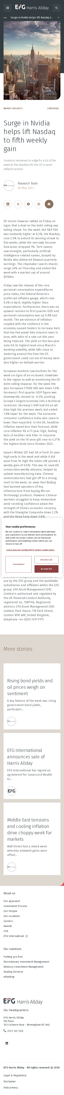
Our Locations (12, 916)
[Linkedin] (8, 204)
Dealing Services (13, 971)
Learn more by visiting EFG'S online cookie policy (30, 550)
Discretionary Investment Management (26, 961)
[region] (32, 547)
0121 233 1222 (15, 1031)
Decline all (46, 559)
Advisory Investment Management (24, 966)
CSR (6, 931)
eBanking (9, 976)
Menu (7, 7)
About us (9, 893)
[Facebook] (28, 204)
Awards (8, 926)
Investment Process (15, 906)
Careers (8, 921)
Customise (18, 564)
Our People (10, 911)
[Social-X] (18, 204)
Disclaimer (10, 1081)
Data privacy (11, 1087)
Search (56, 8)
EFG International (14, 936)
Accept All (46, 569)
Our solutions (13, 949)
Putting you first (13, 956)
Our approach (12, 901)
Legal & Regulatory (15, 1075)
